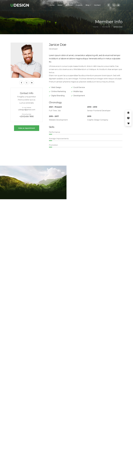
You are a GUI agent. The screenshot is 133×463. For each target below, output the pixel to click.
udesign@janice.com (26, 110)
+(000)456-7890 (26, 116)
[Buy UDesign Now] (128, 123)
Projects (79, 5)
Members (106, 27)
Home (52, 5)
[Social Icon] (109, 5)
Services (69, 5)
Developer (53, 49)
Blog (87, 5)
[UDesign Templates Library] (128, 118)
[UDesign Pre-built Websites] (128, 112)
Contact (97, 5)
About (60, 5)
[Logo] (20, 5)
